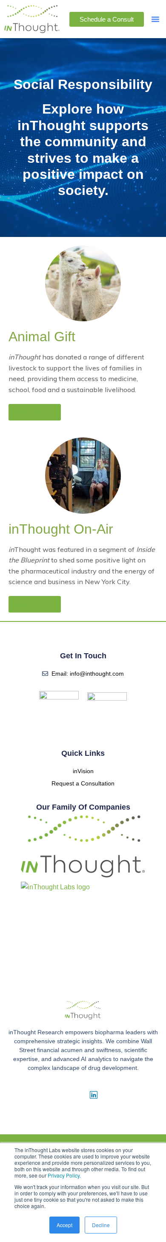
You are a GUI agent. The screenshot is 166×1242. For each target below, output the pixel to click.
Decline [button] (101, 1224)
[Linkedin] (93, 1095)
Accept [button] (64, 1224)
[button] (155, 19)
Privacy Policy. (64, 1175)
